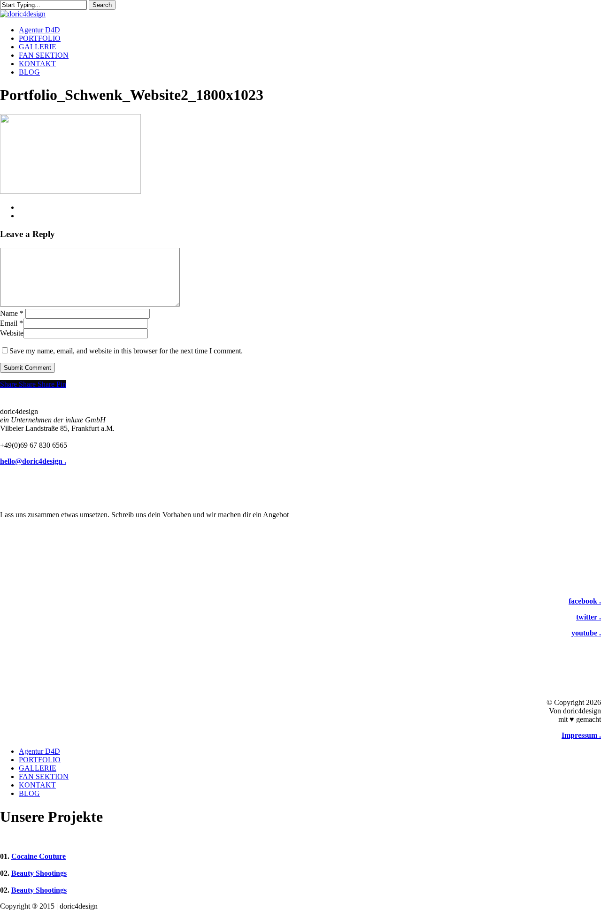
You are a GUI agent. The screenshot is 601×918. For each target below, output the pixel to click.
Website (11, 333)
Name (11, 313)
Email (11, 323)
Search (102, 4)
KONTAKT (37, 785)
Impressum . (581, 735)
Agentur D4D (39, 751)
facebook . (585, 601)
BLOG (29, 793)
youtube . (586, 633)
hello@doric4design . (33, 461)
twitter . (588, 617)
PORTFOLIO (40, 760)
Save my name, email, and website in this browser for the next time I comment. (126, 351)
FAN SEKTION (44, 776)
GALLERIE (37, 768)
